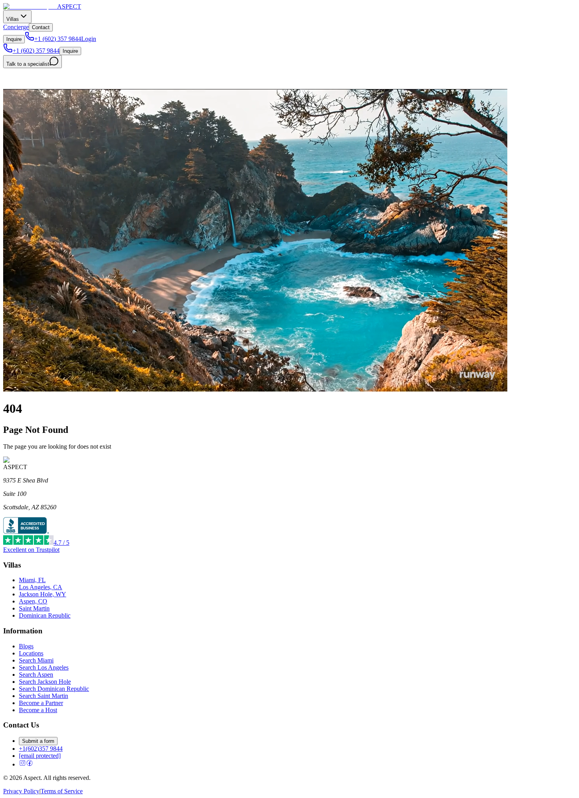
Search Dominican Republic (54, 688)
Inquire (14, 39)
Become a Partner (41, 703)
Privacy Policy (21, 791)
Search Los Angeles (44, 667)
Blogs (26, 646)
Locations (31, 653)
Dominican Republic (45, 615)
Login (88, 38)
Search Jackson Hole (45, 681)
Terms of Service (62, 791)
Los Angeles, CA (40, 587)
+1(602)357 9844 (41, 748)
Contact (41, 27)
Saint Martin (34, 608)
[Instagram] (22, 764)
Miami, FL (32, 580)
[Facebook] (29, 764)
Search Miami (36, 660)
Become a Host (38, 710)
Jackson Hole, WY (42, 594)
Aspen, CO (33, 601)
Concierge (16, 27)
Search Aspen (36, 674)
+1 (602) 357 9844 (57, 38)
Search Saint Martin (43, 695)
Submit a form (38, 741)
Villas (12, 19)
